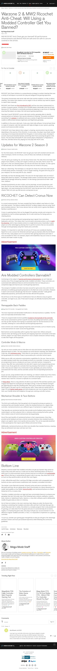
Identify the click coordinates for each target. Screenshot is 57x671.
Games (30, 3)
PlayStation (24, 3)
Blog (2, 8)
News (18, 3)
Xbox (21, 3)
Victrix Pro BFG (27, 489)
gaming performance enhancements (30, 279)
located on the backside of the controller (40, 318)
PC (27, 3)
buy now (48, 57)
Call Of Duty (4, 529)
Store (38, 3)
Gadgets (33, 3)
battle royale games (16, 389)
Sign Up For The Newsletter (42, 645)
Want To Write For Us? (28, 645)
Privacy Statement (23, 668)
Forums (41, 3)
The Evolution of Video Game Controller (25, 593)
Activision (12, 529)
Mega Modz (6, 382)
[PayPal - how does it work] (32, 661)
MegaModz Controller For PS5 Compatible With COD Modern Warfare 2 (28, 53)
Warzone (19, 529)
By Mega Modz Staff (7, 31)
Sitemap (36, 668)
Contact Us (34, 645)
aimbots (13, 118)
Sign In (52, 622)
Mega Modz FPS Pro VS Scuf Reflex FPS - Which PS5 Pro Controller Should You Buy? (43, 595)
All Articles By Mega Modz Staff (9, 559)
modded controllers (27, 552)
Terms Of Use (31, 668)
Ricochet (26, 529)
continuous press (15, 353)
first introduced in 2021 (24, 105)
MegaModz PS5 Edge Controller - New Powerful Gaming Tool (8, 594)
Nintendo (48, 552)
